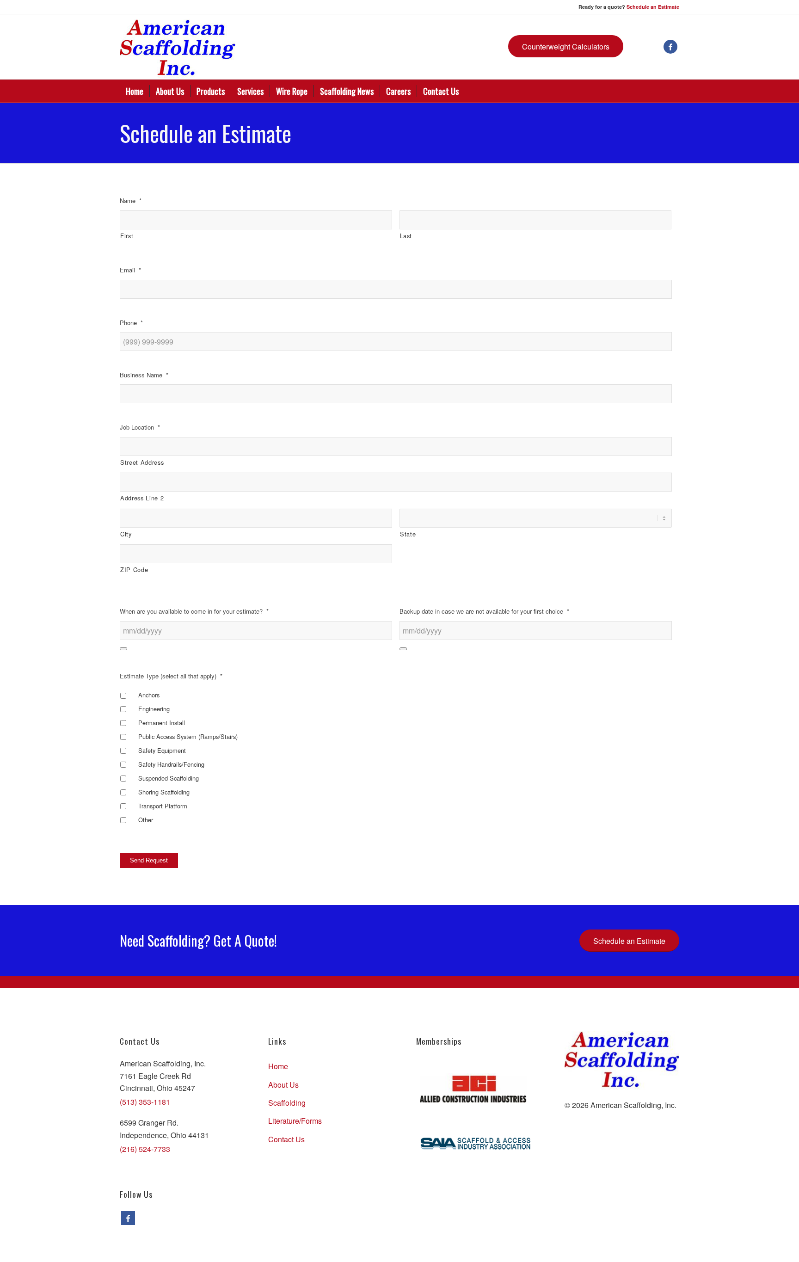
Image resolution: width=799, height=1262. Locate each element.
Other (145, 819)
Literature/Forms (295, 1120)
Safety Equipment (162, 750)
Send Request (149, 860)
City (126, 533)
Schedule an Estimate (653, 6)
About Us (283, 1084)
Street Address (142, 462)
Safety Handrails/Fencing (171, 764)
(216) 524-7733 (145, 1149)
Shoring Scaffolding (164, 792)
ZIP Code (134, 569)
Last (406, 235)
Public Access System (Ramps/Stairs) (188, 736)
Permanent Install (161, 722)
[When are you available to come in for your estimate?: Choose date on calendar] (123, 648)
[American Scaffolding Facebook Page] (128, 1218)
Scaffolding (287, 1102)
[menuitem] (134, 91)
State (408, 533)
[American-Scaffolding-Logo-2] (177, 46)
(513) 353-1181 (145, 1101)
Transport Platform (162, 805)
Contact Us (286, 1139)
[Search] (673, 91)
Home (278, 1066)
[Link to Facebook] (670, 47)
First (126, 235)
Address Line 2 (142, 497)
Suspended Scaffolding (168, 778)
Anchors (149, 694)
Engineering (154, 708)
